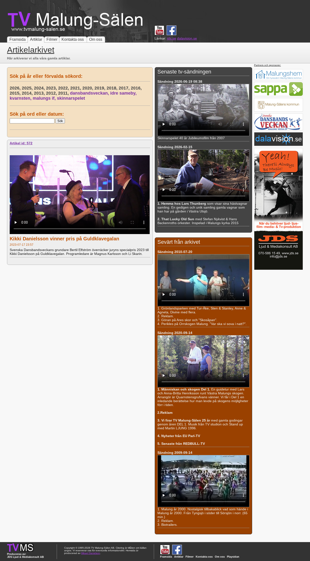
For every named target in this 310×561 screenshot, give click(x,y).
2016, (137, 88)
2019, (100, 88)
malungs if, (45, 98)
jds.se (171, 38)
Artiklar (36, 39)
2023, (52, 88)
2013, (40, 93)
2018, (113, 88)
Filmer (51, 39)
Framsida (17, 39)
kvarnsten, (21, 98)
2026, (16, 88)
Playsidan (233, 556)
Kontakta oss (73, 39)
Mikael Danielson (90, 553)
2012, (52, 93)
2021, (76, 88)
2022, (64, 88)
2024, (40, 88)
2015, (16, 93)
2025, (28, 88)
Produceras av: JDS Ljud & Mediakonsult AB (25, 555)
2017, (125, 88)
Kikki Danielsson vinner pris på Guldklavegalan (64, 238)
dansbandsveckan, (90, 93)
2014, (28, 93)
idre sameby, (124, 93)
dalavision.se (187, 38)
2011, (64, 93)
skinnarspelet (71, 98)
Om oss (95, 39)
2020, (88, 88)
